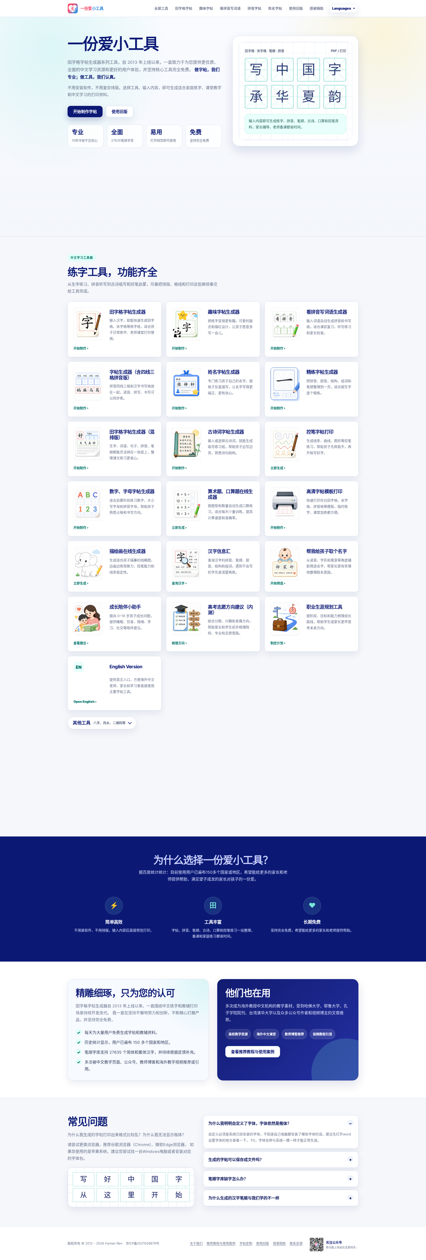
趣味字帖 (206, 8)
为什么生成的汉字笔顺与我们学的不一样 (243, 1197)
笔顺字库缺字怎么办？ (228, 1178)
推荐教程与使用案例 (221, 1243)
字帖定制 (245, 1243)
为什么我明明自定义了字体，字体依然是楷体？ (249, 1123)
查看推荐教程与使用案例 (252, 1051)
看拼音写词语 (230, 8)
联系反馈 (296, 1243)
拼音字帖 (254, 8)
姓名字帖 (275, 8)
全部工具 (161, 8)
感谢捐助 (316, 8)
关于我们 (196, 1243)
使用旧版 (296, 8)
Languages (341, 8)
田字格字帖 (183, 8)
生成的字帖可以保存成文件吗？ (236, 1159)
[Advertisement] (213, 184)
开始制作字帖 (85, 111)
